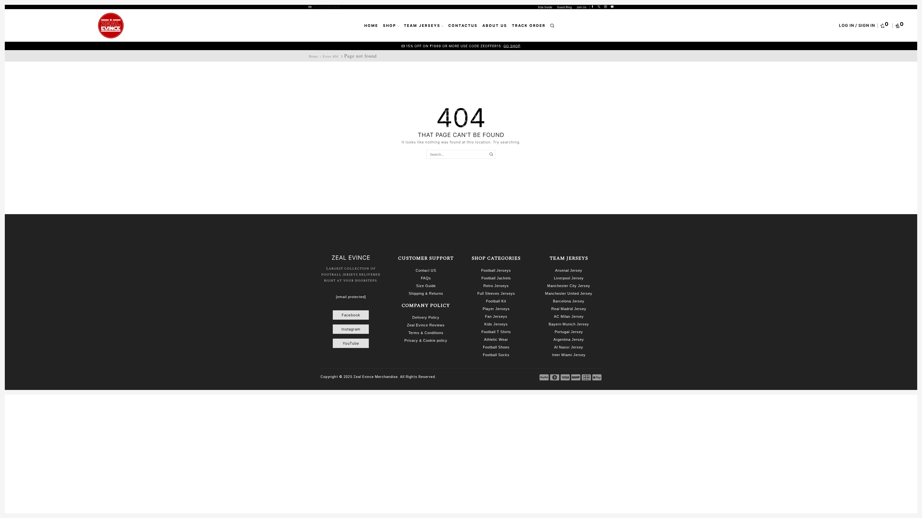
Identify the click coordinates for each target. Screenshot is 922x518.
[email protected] (326, 7)
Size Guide (545, 7)
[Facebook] (592, 7)
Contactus (463, 25)
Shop (389, 25)
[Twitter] (599, 7)
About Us (494, 25)
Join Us (581, 7)
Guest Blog (564, 7)
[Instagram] (605, 7)
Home (371, 25)
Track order (529, 25)
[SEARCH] (491, 154)
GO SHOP (512, 46)
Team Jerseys (422, 25)
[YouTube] (612, 7)
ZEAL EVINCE (351, 257)
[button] (351, 315)
